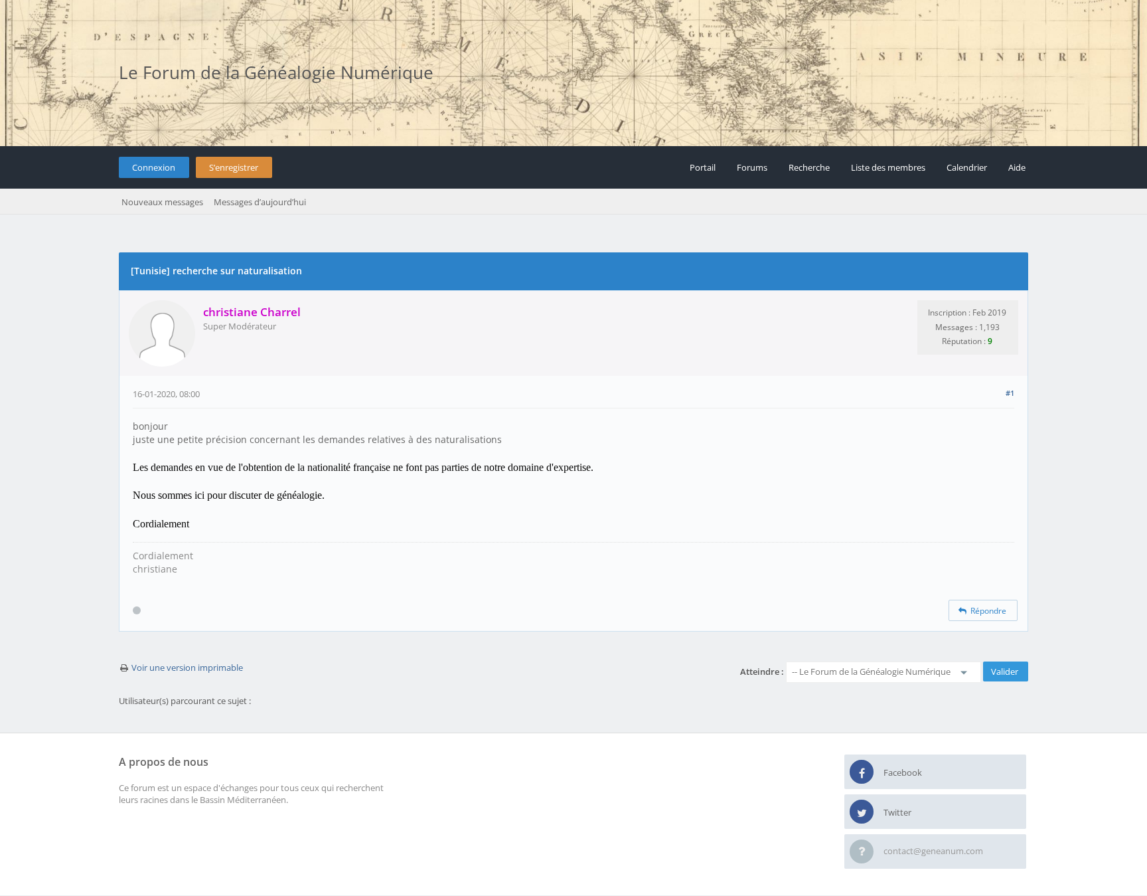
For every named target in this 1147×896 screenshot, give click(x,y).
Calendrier (967, 167)
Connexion (153, 167)
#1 (1010, 393)
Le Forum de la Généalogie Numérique (276, 72)
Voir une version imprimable (187, 667)
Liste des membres (888, 167)
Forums (752, 167)
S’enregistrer (233, 167)
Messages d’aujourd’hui (260, 202)
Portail (703, 167)
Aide (1017, 167)
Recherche (809, 167)
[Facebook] (862, 772)
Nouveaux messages (162, 202)
